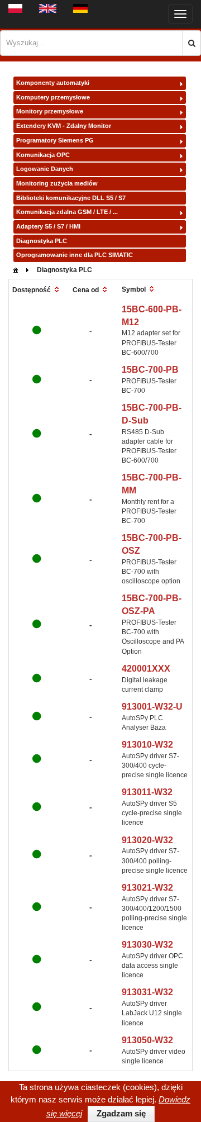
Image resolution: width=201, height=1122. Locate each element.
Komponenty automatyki (52, 82)
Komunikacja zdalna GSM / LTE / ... (67, 211)
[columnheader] (36, 290)
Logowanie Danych (44, 168)
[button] (192, 43)
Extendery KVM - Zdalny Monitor (63, 125)
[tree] (99, 169)
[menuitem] (15, 269)
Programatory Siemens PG (55, 140)
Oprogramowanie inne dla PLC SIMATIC (74, 254)
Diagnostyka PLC (41, 240)
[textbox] (91, 43)
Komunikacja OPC (43, 154)
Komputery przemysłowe (53, 97)
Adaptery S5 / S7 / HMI (48, 226)
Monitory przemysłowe (49, 111)
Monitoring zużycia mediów (57, 183)
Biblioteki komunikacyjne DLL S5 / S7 (71, 197)
